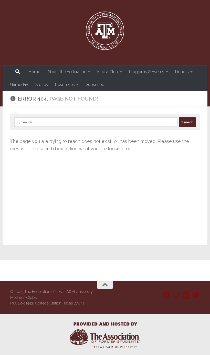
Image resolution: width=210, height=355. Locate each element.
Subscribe (95, 84)
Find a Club (107, 71)
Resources (65, 84)
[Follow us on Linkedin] (186, 295)
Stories (41, 84)
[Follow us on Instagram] (176, 295)
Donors (182, 71)
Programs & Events (146, 71)
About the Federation (66, 71)
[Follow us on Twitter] (196, 295)
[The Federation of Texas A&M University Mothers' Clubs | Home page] (105, 33)
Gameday (19, 84)
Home (34, 71)
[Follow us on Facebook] (167, 295)
